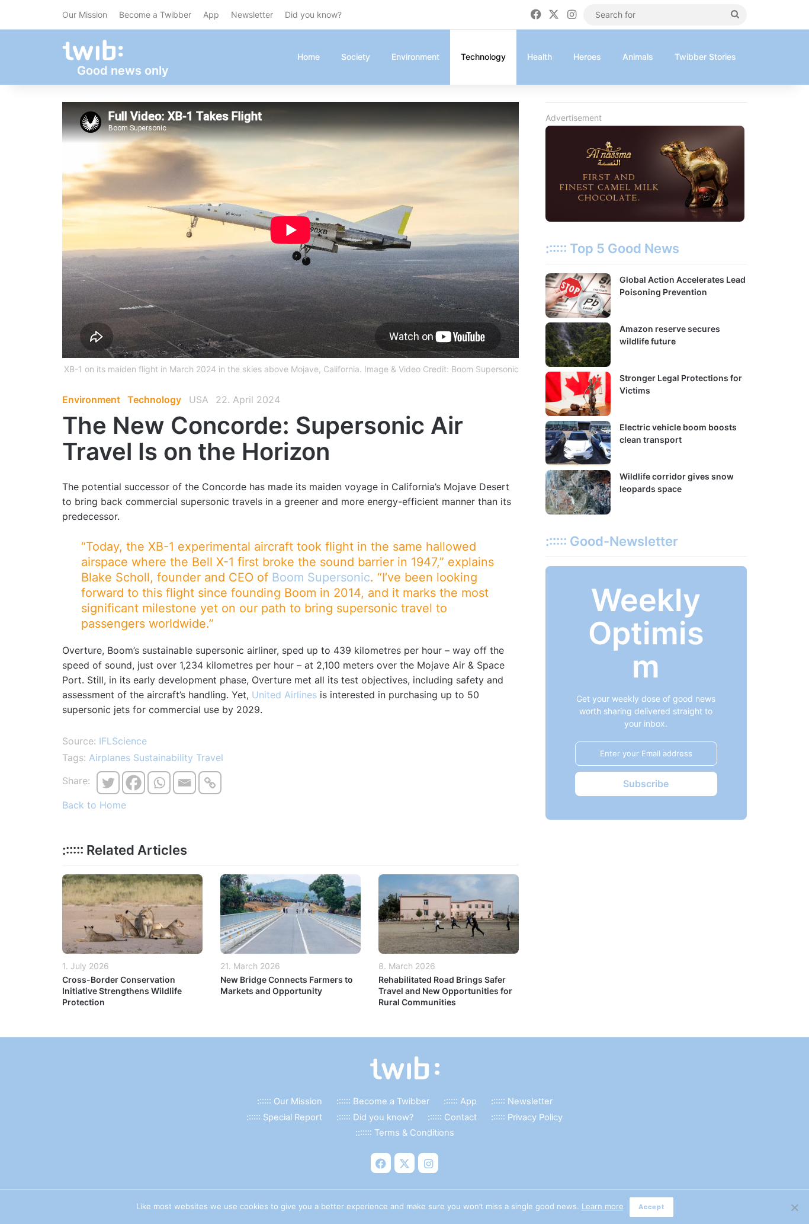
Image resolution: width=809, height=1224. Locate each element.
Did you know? (313, 14)
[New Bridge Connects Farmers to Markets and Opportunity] (290, 914)
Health (539, 57)
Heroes (587, 57)
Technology (483, 57)
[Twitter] (108, 782)
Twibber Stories (705, 57)
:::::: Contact (452, 1117)
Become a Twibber (155, 14)
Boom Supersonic (321, 577)
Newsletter (252, 14)
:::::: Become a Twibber (382, 1101)
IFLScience (123, 741)
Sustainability (163, 757)
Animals (637, 57)
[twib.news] (97, 50)
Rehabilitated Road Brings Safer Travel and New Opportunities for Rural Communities (445, 990)
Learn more (603, 1206)
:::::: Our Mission (289, 1101)
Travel (209, 757)
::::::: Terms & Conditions (404, 1132)
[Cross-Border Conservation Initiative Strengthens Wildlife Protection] (132, 914)
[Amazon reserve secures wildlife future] (578, 344)
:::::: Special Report (284, 1117)
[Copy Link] (209, 782)
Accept (651, 1207)
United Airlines (284, 695)
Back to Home (94, 805)
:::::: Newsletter (522, 1101)
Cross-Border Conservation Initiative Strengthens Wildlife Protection (122, 990)
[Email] (184, 782)
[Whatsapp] (159, 782)
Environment (415, 57)
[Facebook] (133, 782)
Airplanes (109, 757)
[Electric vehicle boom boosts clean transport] (578, 443)
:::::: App (460, 1101)
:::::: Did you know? (374, 1117)
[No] (794, 1207)
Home (308, 57)
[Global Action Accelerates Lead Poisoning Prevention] (578, 295)
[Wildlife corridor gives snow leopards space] (578, 492)
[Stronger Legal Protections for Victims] (578, 394)
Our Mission (84, 14)
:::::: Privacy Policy (527, 1117)
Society (355, 57)
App (211, 14)
